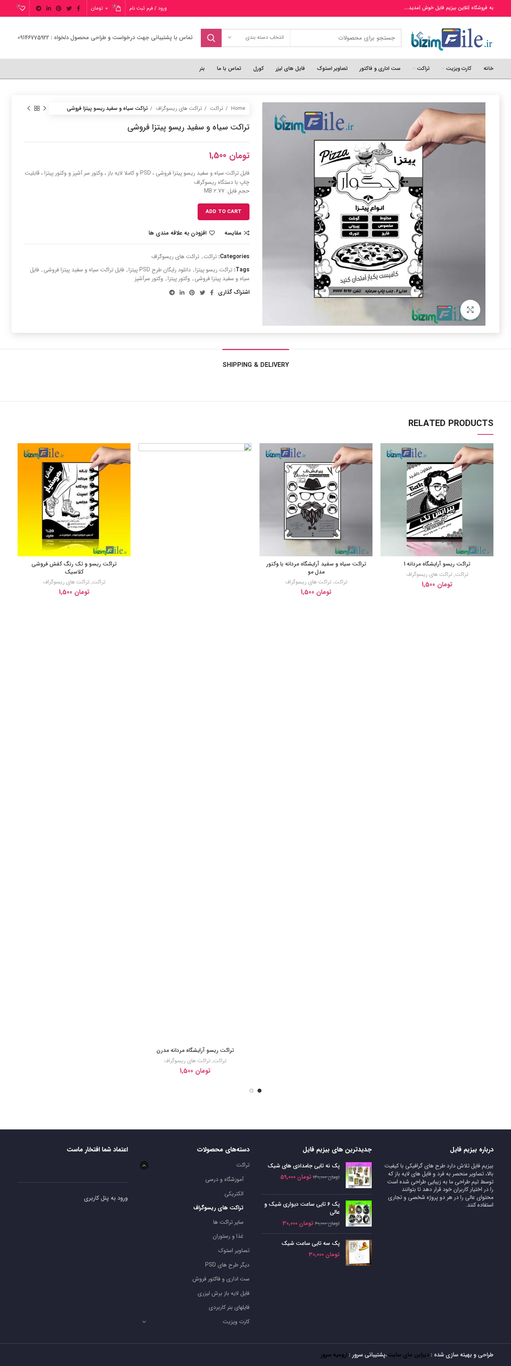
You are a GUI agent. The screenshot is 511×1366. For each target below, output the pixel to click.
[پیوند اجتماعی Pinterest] (58, 8)
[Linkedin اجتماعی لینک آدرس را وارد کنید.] (48, 8)
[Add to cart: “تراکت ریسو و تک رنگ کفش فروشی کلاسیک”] (24, 474)
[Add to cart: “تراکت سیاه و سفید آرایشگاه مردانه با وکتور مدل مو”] (265, 474)
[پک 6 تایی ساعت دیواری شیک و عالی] (359, 1214)
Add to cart (224, 211)
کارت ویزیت (236, 1321)
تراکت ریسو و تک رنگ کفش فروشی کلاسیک (74, 568)
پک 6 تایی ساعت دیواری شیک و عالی (302, 1208)
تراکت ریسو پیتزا (213, 269)
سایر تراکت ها (228, 1222)
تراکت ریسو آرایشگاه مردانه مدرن (195, 1050)
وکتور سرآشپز (149, 278)
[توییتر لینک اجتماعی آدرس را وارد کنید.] (69, 8)
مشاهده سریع (386, 492)
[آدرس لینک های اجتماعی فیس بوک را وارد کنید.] (78, 8)
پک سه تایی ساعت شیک (310, 1244)
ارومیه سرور (334, 1354)
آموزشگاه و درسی (224, 1179)
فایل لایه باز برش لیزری (224, 1293)
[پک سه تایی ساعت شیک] (359, 1253)
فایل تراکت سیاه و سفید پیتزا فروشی (84, 269)
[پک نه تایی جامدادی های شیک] (359, 1175)
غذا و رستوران (228, 1236)
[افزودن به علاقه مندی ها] (386, 456)
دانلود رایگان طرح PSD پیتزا (160, 269)
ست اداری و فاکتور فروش (221, 1278)
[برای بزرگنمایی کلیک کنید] (470, 310)
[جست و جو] (211, 38)
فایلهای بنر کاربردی (229, 1307)
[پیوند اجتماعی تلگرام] (39, 8)
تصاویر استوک (234, 1250)
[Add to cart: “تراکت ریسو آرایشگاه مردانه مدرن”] (144, 474)
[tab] (255, 361)
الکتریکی (234, 1193)
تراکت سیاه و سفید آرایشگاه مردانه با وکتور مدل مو (316, 568)
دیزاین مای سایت (408, 1354)
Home (238, 108)
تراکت (215, 108)
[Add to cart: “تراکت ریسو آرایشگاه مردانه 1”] (386, 474)
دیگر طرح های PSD (227, 1264)
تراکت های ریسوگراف (178, 108)
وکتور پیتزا (179, 278)
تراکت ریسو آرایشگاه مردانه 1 (437, 564)
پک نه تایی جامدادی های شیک (303, 1166)
